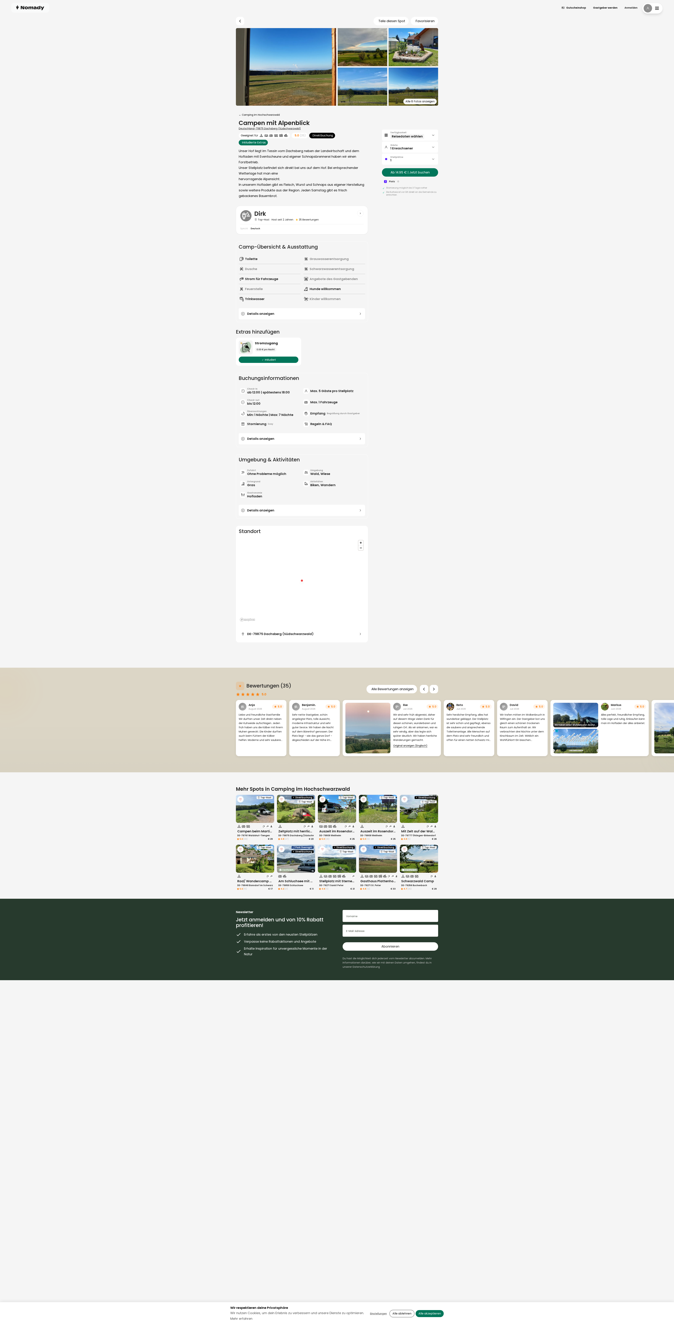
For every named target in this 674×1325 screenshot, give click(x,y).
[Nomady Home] (30, 7)
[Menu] (652, 8)
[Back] (240, 21)
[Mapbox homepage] (247, 620)
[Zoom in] (360, 542)
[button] (410, 135)
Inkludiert (270, 359)
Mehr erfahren (241, 1318)
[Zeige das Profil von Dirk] (360, 213)
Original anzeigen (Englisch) (410, 745)
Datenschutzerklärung (366, 967)
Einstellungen (378, 1313)
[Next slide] (434, 689)
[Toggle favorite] (240, 799)
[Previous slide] (424, 689)
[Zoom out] (360, 547)
